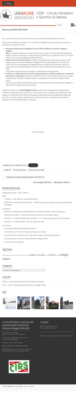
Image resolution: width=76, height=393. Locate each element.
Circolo (37, 170)
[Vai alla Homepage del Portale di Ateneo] (17, 10)
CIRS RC (8, 170)
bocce (3, 255)
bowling (7, 255)
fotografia (22, 255)
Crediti (31, 386)
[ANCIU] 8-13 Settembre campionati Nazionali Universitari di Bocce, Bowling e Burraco (34, 211)
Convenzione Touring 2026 (13, 242)
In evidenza (6, 209)
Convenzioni (6, 225)
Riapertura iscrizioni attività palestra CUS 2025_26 (24, 177)
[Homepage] (54, 10)
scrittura (52, 254)
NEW (42, 170)
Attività (32, 170)
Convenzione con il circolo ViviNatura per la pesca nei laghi (25, 232)
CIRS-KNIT (17, 255)
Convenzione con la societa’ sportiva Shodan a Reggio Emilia (26, 238)
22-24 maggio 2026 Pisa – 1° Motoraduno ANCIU (52, 182)
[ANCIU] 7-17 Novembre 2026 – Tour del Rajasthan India (24, 221)
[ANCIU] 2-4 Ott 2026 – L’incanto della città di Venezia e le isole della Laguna (31, 215)
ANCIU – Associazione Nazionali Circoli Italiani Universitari (23, 281)
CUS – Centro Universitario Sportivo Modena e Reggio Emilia (24, 285)
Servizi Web (18, 386)
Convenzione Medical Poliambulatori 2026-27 (20, 228)
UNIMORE (10, 386)
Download (33, 165)
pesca (46, 255)
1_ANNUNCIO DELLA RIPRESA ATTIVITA (14, 165)
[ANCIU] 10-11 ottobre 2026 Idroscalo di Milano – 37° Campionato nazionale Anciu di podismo (37, 218)
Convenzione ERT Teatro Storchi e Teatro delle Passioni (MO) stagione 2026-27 (32, 235)
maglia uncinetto (37, 254)
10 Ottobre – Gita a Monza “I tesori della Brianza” (21, 199)
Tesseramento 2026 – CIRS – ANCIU (15, 193)
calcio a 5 (11, 255)
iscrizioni (27, 255)
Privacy (26, 386)
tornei (57, 255)
